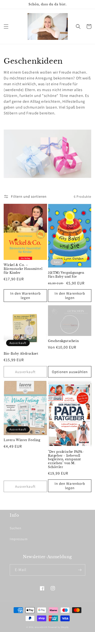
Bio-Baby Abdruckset (21, 353)
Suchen (15, 528)
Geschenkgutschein (63, 341)
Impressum (19, 539)
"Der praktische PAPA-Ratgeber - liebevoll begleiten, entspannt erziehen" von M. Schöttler (66, 459)
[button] (6, 26)
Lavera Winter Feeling (22, 440)
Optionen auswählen (70, 371)
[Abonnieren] (79, 570)
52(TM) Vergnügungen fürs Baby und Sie (66, 274)
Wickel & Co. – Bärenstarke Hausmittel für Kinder (23, 268)
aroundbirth (41, 627)
